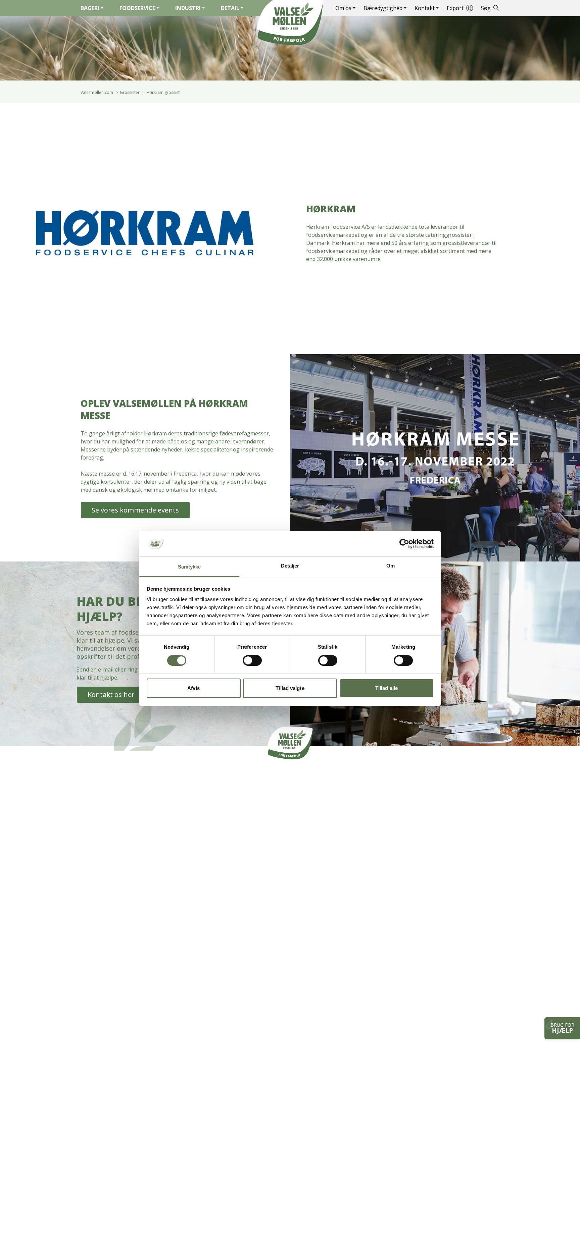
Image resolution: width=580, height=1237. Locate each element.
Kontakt (425, 8)
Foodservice (137, 8)
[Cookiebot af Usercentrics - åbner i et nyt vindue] (404, 544)
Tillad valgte (290, 688)
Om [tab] (390, 566)
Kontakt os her (111, 694)
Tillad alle (386, 688)
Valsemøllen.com (97, 92)
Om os (343, 8)
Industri (188, 8)
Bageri (90, 8)
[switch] (252, 660)
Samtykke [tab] (189, 567)
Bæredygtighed (383, 8)
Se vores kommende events (135, 510)
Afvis (193, 688)
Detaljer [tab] (290, 566)
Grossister (130, 92)
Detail (230, 8)
